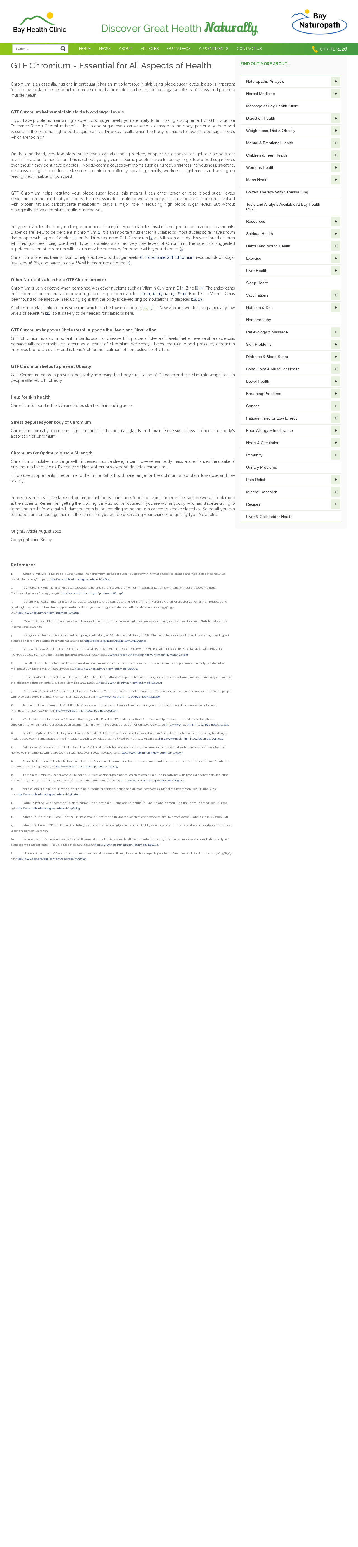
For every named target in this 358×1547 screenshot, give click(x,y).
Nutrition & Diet (259, 307)
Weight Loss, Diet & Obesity (270, 130)
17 (184, 294)
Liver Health (256, 270)
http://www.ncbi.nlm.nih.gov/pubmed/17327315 (86, 766)
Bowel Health (257, 381)
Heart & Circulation (262, 442)
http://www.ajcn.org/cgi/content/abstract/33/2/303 (51, 858)
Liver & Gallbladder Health (269, 516)
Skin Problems (259, 344)
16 (178, 294)
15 (172, 294)
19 (200, 299)
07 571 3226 (333, 49)
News (104, 48)
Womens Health (260, 167)
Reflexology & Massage (267, 332)
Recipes (253, 504)
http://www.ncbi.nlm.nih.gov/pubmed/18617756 (91, 593)
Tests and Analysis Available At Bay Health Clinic (283, 206)
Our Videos (178, 48)
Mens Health (257, 179)
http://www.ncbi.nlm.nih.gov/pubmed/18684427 (127, 844)
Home (85, 48)
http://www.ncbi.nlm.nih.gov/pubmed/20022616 (47, 612)
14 (166, 294)
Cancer (252, 406)
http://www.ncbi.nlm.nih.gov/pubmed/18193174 (130, 682)
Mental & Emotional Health (269, 143)
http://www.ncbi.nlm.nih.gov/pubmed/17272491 (197, 724)
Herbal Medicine (260, 93)
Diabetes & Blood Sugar (267, 356)
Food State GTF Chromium (170, 257)
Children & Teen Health (266, 155)
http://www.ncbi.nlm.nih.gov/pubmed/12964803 (48, 808)
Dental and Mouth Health (268, 246)
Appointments (213, 48)
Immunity (254, 455)
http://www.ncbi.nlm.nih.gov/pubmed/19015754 (106, 668)
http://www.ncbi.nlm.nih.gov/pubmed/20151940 (191, 738)
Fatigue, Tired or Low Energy (272, 418)
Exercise (253, 258)
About (125, 48)
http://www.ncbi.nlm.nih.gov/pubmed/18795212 (152, 780)
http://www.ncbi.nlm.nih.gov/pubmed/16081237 (86, 710)
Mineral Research (261, 492)
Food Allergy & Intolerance (269, 430)
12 (154, 294)
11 (148, 294)
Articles (150, 48)
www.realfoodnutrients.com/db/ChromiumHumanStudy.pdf (148, 654)
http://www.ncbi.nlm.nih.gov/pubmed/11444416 (127, 696)
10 (143, 294)
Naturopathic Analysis (265, 81)
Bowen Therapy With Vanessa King (277, 192)
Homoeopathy (258, 320)
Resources (255, 221)
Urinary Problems (261, 467)
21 (48, 313)
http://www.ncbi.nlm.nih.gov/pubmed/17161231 (80, 579)
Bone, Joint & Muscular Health (273, 369)
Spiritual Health (259, 233)
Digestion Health (260, 118)
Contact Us (249, 48)
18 (194, 299)
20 (144, 307)
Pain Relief (255, 479)
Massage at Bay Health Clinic (272, 106)
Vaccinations (257, 295)
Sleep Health (257, 283)
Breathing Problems (263, 393)
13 (160, 294)
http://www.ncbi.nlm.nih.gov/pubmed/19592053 (151, 752)
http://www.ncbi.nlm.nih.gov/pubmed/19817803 (47, 794)
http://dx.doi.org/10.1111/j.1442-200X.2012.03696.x (115, 640)
